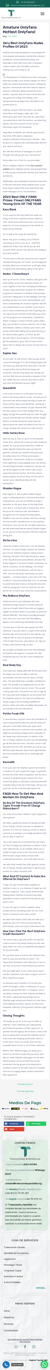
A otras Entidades (12, 1282)
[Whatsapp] (16, 1347)
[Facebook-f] (25, 1347)
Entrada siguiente (25, 1091)
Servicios (9, 1323)
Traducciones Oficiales (14, 1247)
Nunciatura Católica (13, 1276)
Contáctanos (11, 1330)
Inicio (7, 1310)
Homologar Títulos (13, 1264)
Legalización (10, 1259)
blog (5, 36)
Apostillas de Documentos (16, 1253)
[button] (42, 14)
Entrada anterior (25, 1084)
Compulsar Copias (12, 1270)
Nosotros (9, 1317)
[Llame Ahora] (6, 1364)
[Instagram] (34, 1347)
